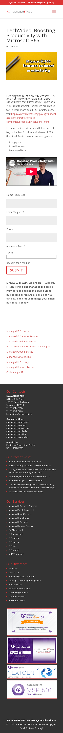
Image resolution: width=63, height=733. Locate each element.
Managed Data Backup (18, 356)
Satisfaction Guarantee (19, 588)
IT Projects (14, 538)
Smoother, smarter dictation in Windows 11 (29, 476)
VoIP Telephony (16, 554)
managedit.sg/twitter (16, 434)
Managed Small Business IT (21, 341)
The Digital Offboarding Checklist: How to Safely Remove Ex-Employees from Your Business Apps (32, 486)
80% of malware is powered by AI (25, 461)
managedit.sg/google (16, 425)
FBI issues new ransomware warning (26, 491)
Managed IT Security (17, 362)
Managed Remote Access (20, 367)
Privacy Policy (15, 584)
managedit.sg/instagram (18, 428)
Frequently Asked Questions (22, 576)
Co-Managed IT (14, 372)
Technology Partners (18, 592)
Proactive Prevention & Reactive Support (28, 346)
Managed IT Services (17, 331)
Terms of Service (17, 596)
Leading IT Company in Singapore (25, 580)
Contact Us (14, 572)
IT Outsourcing (16, 534)
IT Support (14, 550)
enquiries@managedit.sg (20, 414)
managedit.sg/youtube (17, 437)
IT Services (14, 542)
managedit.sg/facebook (17, 422)
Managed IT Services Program (22, 336)
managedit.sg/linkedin (16, 431)
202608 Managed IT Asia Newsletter (26, 480)
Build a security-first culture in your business (30, 465)
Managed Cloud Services (19, 351)
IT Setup (12, 546)
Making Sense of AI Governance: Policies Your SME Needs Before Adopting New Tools (32, 471)
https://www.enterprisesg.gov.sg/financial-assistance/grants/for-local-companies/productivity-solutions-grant (31, 117)
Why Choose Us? (17, 600)
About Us (13, 568)
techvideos (12, 46)
